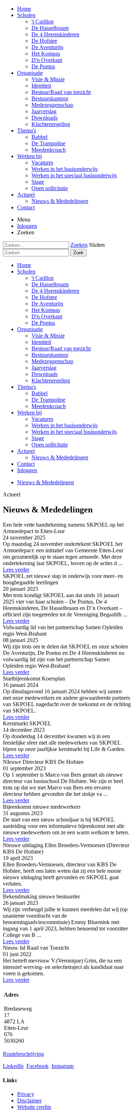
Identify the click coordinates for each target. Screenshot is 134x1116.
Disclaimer (29, 1100)
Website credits (34, 1107)
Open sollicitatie (49, 445)
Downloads (44, 374)
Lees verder (16, 570)
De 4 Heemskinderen (55, 291)
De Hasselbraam (50, 284)
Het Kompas (45, 310)
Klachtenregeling (50, 380)
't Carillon (42, 278)
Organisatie (30, 329)
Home (24, 265)
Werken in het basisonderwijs (64, 425)
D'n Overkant (46, 316)
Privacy (25, 1094)
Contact (26, 464)
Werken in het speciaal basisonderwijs (74, 432)
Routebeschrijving (23, 1054)
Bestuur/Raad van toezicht (61, 348)
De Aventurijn (47, 304)
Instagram (62, 1066)
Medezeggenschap (52, 361)
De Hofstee (44, 297)
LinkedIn (13, 1066)
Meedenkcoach (48, 406)
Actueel (26, 451)
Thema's (26, 387)
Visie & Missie (48, 336)
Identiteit (41, 342)
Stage (37, 438)
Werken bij (29, 413)
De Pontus (43, 323)
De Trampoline (48, 400)
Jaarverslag (43, 368)
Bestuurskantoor (49, 355)
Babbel (39, 393)
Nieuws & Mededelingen (59, 457)
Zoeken (79, 245)
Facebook (37, 1066)
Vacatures (42, 419)
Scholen (26, 271)
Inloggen (27, 226)
